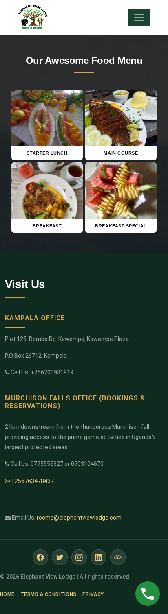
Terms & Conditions (48, 594)
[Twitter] (60, 557)
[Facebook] (41, 557)
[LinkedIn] (98, 557)
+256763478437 (32, 481)
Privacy (93, 594)
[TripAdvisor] (118, 557)
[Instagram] (79, 557)
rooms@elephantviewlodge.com (79, 517)
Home (7, 594)
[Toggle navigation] (139, 17)
